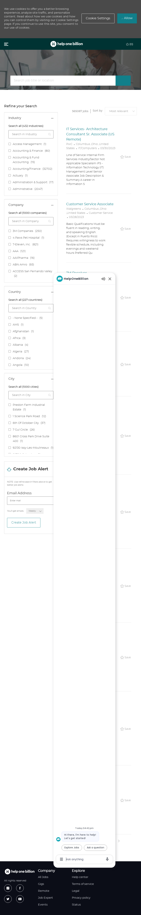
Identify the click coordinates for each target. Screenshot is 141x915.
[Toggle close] (6, 44)
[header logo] (66, 44)
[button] (98, 18)
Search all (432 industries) (25, 126)
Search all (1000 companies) (27, 213)
